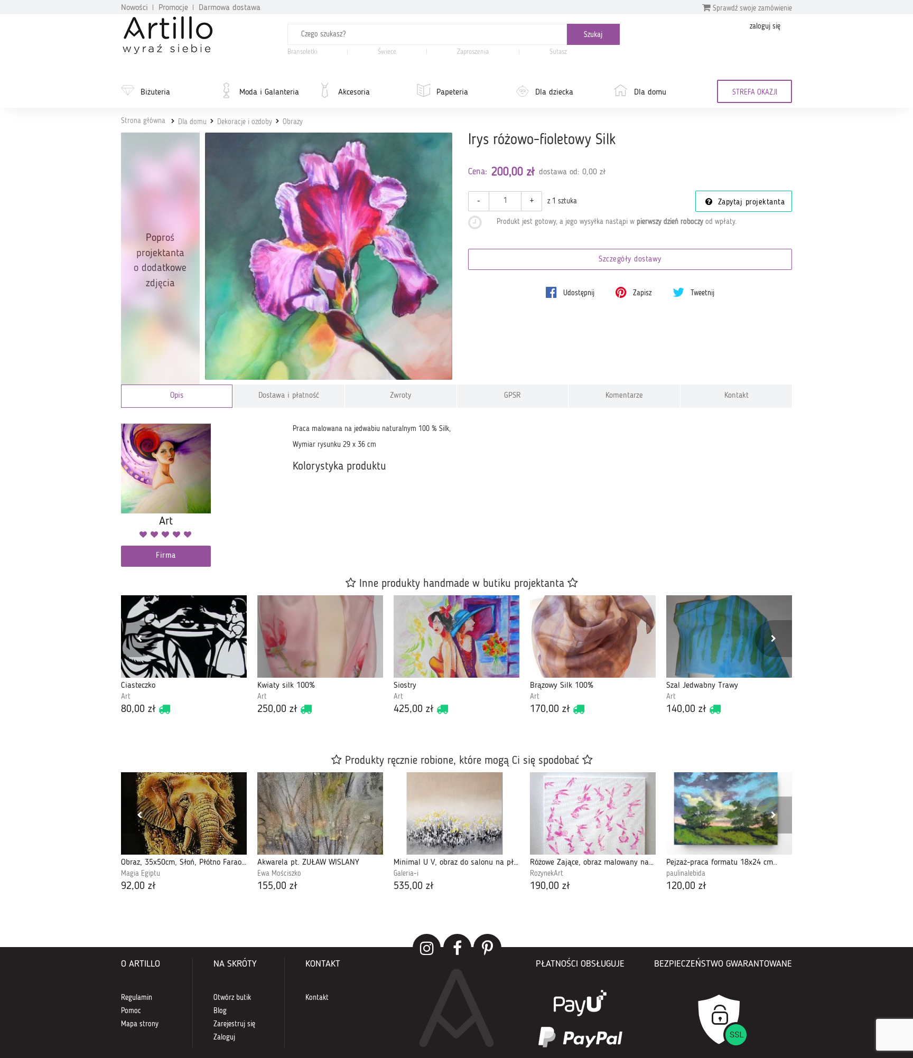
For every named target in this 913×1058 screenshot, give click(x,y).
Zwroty (400, 396)
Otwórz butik (232, 997)
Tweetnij (701, 293)
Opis (176, 396)
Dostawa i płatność (288, 396)
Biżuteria (155, 92)
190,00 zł (550, 886)
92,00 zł (138, 886)
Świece (387, 52)
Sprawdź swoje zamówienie (751, 8)
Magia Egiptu (140, 873)
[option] (184, 656)
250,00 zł (277, 709)
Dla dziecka (554, 92)
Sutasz (558, 52)
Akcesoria (354, 92)
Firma (166, 556)
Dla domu (650, 92)
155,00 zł (277, 886)
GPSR (512, 396)
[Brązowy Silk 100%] (593, 636)
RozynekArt (546, 873)
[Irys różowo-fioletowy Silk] (329, 256)
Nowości (134, 8)
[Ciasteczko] (184, 636)
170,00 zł (550, 709)
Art (126, 696)
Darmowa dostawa (229, 8)
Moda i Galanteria (269, 92)
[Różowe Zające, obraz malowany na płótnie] (593, 813)
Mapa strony (140, 1024)
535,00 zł (414, 886)
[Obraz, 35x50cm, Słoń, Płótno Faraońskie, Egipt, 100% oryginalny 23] (184, 813)
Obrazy (293, 122)
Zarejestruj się (234, 1024)
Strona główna (143, 121)
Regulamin (136, 997)
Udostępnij (577, 293)
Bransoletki (302, 52)
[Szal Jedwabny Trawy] (729, 636)
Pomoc (131, 1011)
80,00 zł (138, 709)
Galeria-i (406, 873)
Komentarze (624, 396)
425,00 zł (414, 709)
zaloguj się (765, 26)
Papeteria (452, 92)
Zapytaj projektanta (750, 203)
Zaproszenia (473, 52)
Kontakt (736, 396)
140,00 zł (686, 709)
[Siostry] (456, 636)
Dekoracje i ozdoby (244, 122)
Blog (220, 1011)
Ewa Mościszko (279, 873)
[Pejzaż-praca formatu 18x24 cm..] (729, 813)
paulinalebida (685, 873)
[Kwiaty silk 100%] (320, 636)
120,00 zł (686, 886)
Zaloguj (224, 1037)
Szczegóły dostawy (630, 260)
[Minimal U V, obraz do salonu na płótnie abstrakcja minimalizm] (456, 813)
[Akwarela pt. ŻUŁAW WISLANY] (320, 813)
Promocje (173, 8)
